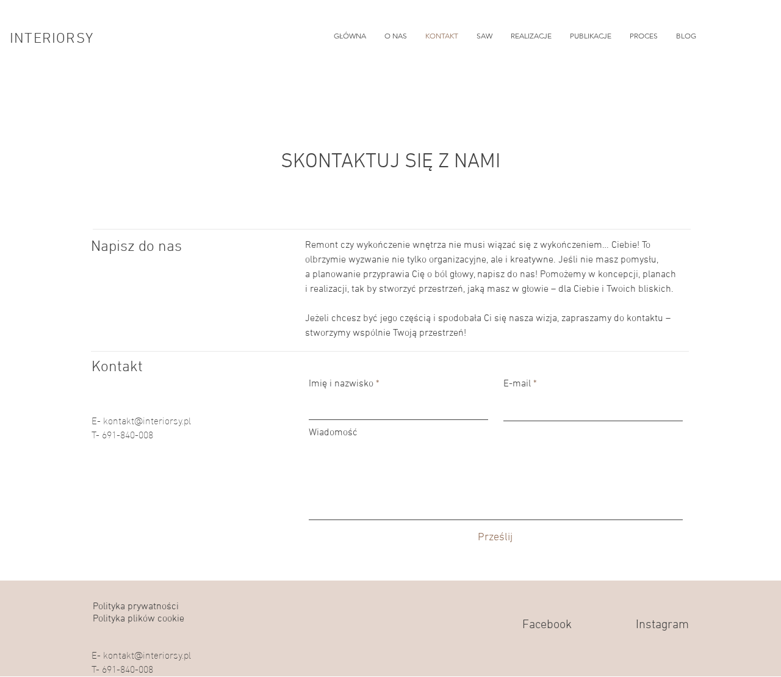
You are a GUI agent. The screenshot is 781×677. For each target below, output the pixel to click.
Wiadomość (333, 433)
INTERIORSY (51, 39)
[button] (531, 36)
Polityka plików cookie (138, 619)
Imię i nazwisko (341, 384)
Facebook (547, 625)
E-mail (517, 384)
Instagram (662, 625)
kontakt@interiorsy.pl (147, 420)
